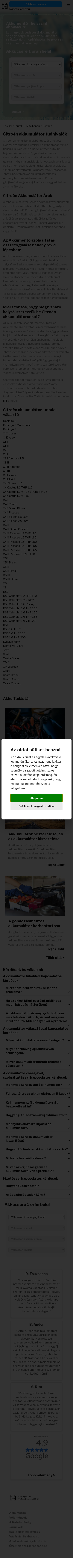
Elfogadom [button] (36, 797)
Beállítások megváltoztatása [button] (36, 806)
